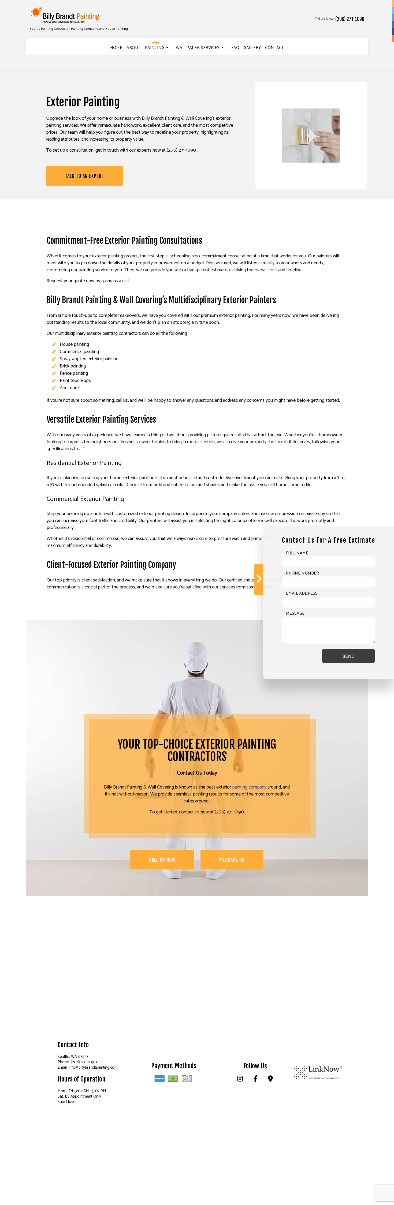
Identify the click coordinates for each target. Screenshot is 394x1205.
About (133, 47)
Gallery (252, 47)
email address (302, 593)
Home (116, 47)
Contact (274, 47)
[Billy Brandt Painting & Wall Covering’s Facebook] (255, 1079)
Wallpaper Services (198, 47)
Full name (297, 553)
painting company (249, 787)
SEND (348, 656)
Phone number (302, 573)
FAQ (235, 47)
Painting (154, 47)
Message (295, 613)
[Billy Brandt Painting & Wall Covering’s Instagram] (240, 1079)
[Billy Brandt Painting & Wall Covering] (65, 15)
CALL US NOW (162, 860)
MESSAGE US (232, 860)
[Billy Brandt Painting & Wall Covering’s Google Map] (270, 1079)
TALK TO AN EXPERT (84, 176)
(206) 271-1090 (349, 19)
